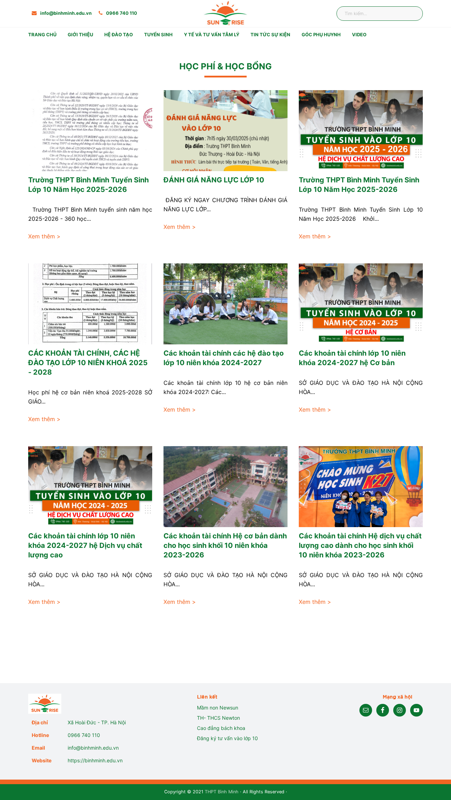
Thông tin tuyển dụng (283, 47)
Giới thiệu (80, 34)
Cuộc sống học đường (177, 68)
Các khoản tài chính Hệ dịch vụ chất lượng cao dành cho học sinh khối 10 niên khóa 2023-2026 (360, 545)
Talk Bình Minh (325, 57)
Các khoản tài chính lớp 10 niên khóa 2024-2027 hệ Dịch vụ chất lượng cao (85, 545)
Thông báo (320, 47)
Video (359, 34)
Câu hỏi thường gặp (174, 78)
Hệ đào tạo (118, 34)
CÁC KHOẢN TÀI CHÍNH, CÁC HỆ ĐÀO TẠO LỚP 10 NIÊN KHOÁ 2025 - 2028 (88, 362)
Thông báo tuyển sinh (177, 47)
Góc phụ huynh (321, 34)
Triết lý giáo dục (93, 57)
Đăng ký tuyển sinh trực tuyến (187, 89)
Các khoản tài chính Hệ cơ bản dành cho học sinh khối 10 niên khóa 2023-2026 (225, 545)
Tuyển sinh (158, 34)
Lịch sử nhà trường (96, 47)
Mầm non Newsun (217, 708)
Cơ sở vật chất (91, 68)
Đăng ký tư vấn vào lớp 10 (227, 738)
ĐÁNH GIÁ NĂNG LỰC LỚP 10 (213, 180)
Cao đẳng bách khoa (221, 728)
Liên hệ (316, 78)
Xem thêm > (44, 236)
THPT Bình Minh (222, 791)
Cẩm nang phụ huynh (333, 68)
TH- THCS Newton (218, 718)
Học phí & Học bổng (174, 57)
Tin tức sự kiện (270, 34)
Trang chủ (42, 34)
